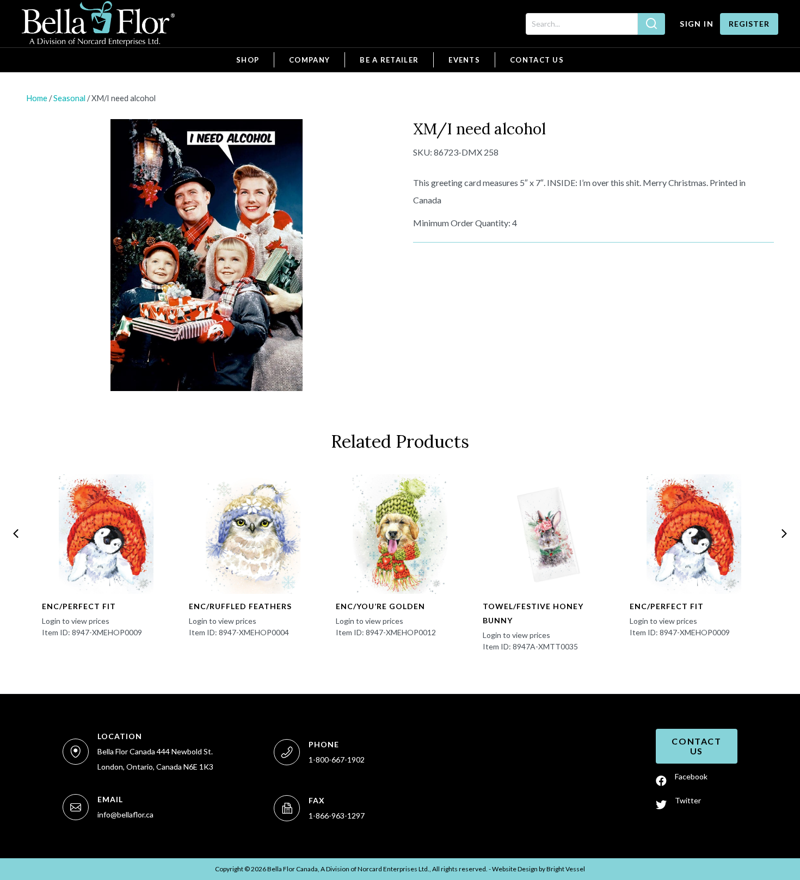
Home (36, 98)
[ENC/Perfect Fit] (106, 534)
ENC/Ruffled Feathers (240, 606)
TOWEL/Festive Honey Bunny (533, 613)
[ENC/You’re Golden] (400, 534)
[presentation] (15, 533)
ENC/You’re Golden (380, 606)
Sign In (696, 23)
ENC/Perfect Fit (79, 606)
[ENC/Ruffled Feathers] (253, 534)
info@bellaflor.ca (125, 814)
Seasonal (69, 98)
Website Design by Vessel (538, 869)
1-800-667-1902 (337, 759)
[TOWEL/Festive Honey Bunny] (547, 534)
